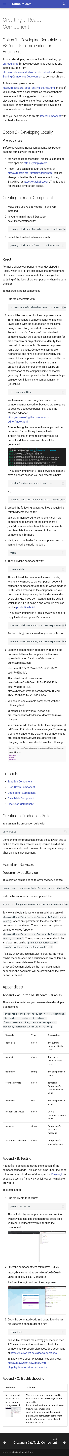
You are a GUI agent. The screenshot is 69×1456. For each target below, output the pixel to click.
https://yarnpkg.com (35, 163)
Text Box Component (20, 781)
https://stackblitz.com (36, 181)
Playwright (57, 1174)
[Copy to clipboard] (63, 229)
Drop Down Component (21, 787)
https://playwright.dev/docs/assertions (34, 1353)
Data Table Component (21, 798)
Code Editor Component (22, 792)
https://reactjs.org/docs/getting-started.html (29, 87)
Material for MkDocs (23, 1452)
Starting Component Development (22, 76)
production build (25, 607)
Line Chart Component (20, 804)
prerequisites (10, 63)
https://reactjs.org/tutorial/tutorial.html (30, 173)
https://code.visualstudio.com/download (26, 72)
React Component (50, 116)
